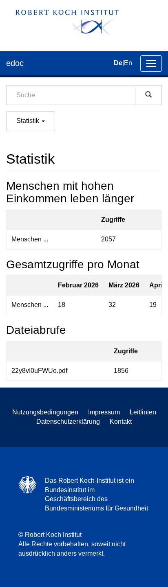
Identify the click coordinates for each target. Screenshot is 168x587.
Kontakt (121, 421)
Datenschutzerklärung (68, 421)
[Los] (148, 95)
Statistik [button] (28, 120)
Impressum (104, 412)
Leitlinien (143, 412)
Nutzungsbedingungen (45, 412)
